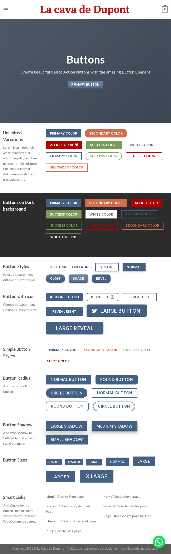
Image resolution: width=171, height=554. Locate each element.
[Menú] (5, 9)
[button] (159, 542)
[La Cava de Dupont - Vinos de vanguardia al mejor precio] (85, 9)
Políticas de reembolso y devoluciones (92, 548)
